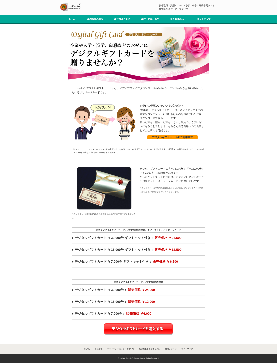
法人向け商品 (177, 19)
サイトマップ (203, 19)
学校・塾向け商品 (150, 19)
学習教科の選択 (95, 19)
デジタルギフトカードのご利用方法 (172, 137)
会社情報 (98, 349)
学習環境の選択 (122, 19)
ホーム (71, 19)
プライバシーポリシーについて (120, 349)
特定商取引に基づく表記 (149, 349)
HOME (87, 349)
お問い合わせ (170, 349)
